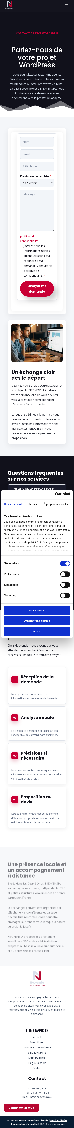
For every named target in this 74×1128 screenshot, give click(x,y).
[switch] (65, 574)
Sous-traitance (37, 1057)
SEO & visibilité (37, 1052)
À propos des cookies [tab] (57, 504)
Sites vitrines (37, 1042)
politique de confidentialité (29, 238)
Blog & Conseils (37, 1063)
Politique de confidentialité (24, 1123)
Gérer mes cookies (55, 1123)
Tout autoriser (37, 610)
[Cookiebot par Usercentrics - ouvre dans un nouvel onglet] (55, 494)
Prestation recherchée (35, 176)
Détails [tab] (32, 504)
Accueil (37, 1037)
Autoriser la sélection (37, 620)
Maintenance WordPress (37, 1047)
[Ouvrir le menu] (66, 6)
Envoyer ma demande (37, 288)
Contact (37, 1068)
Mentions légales (58, 1120)
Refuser (37, 631)
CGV (42, 1123)
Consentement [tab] (13, 504)
